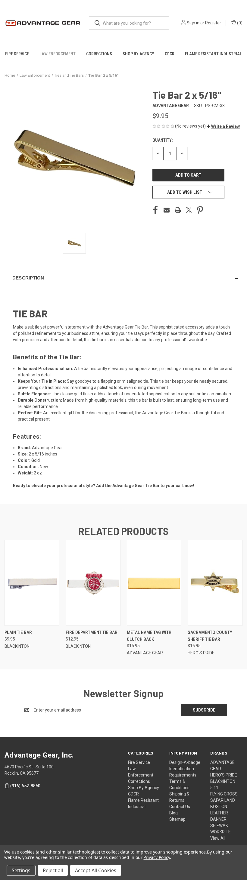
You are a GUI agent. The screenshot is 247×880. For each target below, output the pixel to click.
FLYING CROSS (224, 794)
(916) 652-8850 (25, 786)
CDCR (169, 53)
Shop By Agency (138, 53)
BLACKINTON (222, 781)
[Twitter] (189, 210)
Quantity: (162, 140)
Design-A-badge (184, 762)
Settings (21, 870)
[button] (223, 126)
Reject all (53, 870)
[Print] (178, 210)
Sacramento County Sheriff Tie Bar (210, 636)
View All (217, 838)
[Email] (167, 210)
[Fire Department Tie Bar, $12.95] (93, 583)
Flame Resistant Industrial (213, 53)
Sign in (193, 22)
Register (213, 22)
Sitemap (177, 819)
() (239, 22)
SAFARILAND (222, 800)
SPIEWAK (219, 825)
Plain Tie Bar (18, 632)
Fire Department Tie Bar (91, 632)
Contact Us (179, 806)
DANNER (218, 819)
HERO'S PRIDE (223, 775)
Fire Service (17, 53)
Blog (173, 813)
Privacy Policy (156, 857)
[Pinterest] (200, 210)
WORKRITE (220, 831)
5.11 (214, 787)
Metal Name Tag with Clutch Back (149, 636)
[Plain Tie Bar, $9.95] (32, 583)
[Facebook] (155, 210)
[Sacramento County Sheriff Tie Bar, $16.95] (215, 583)
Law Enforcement (57, 53)
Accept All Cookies (95, 870)
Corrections (99, 53)
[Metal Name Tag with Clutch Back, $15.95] (154, 583)
